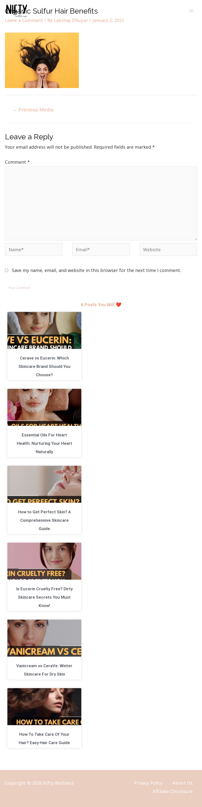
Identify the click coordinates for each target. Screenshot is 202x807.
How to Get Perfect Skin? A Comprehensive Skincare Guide (44, 520)
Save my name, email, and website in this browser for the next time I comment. (96, 270)
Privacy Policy (148, 783)
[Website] (168, 250)
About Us (182, 783)
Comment (17, 162)
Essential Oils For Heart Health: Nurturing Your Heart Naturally (44, 443)
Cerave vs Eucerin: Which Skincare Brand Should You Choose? (44, 366)
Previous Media (33, 109)
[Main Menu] (191, 11)
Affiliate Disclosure (172, 791)
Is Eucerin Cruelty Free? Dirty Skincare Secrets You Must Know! (44, 597)
